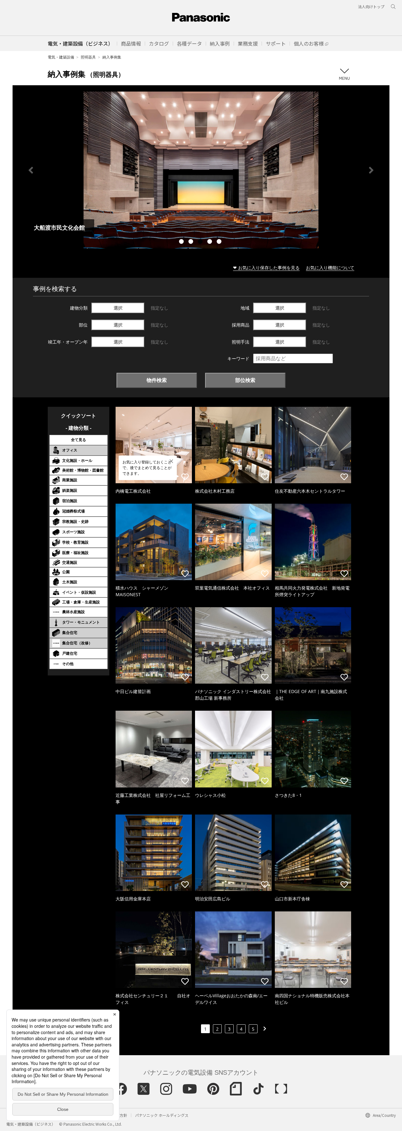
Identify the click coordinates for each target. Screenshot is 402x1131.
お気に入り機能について (330, 268)
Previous (30, 170)
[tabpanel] (201, 170)
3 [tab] (201, 242)
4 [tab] (210, 242)
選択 (118, 308)
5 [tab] (220, 242)
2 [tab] (191, 242)
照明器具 (88, 57)
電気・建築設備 (61, 57)
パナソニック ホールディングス (161, 1115)
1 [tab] (182, 242)
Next (371, 170)
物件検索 (157, 380)
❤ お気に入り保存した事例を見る (266, 268)
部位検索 (245, 380)
